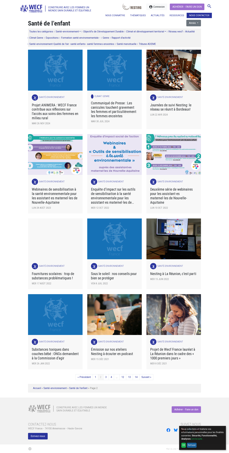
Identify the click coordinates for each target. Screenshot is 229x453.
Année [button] (192, 22)
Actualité (190, 31)
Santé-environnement (67, 31)
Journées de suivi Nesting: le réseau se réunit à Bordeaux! (170, 107)
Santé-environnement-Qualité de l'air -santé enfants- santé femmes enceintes (71, 44)
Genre (106, 37)
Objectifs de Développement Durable (103, 31)
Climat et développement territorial (145, 31)
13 (129, 377)
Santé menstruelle (126, 44)
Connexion (157, 7)
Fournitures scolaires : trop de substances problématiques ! (53, 276)
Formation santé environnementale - (80, 37)
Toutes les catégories (41, 31)
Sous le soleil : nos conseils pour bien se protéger (114, 276)
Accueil (37, 388)
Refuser (192, 445)
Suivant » (146, 377)
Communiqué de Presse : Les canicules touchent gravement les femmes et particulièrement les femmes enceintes (113, 109)
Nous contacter (199, 15)
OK (183, 445)
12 (122, 377)
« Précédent (84, 377)
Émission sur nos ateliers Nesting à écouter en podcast (112, 351)
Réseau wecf (175, 31)
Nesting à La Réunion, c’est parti (173, 274)
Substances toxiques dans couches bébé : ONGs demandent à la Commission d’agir (55, 353)
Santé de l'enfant (78, 388)
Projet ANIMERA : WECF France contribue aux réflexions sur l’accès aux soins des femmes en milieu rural (55, 111)
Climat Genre (36, 37)
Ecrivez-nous (38, 436)
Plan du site (171, 449)
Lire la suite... (197, 439)
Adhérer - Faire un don (187, 6)
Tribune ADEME (147, 44)
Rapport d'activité (121, 37)
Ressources (176, 15)
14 (136, 377)
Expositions (52, 37)
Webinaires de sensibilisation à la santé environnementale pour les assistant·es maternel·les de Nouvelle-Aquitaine (54, 196)
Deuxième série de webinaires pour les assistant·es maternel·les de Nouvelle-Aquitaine (171, 196)
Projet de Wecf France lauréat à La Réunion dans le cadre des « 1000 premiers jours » (172, 353)
